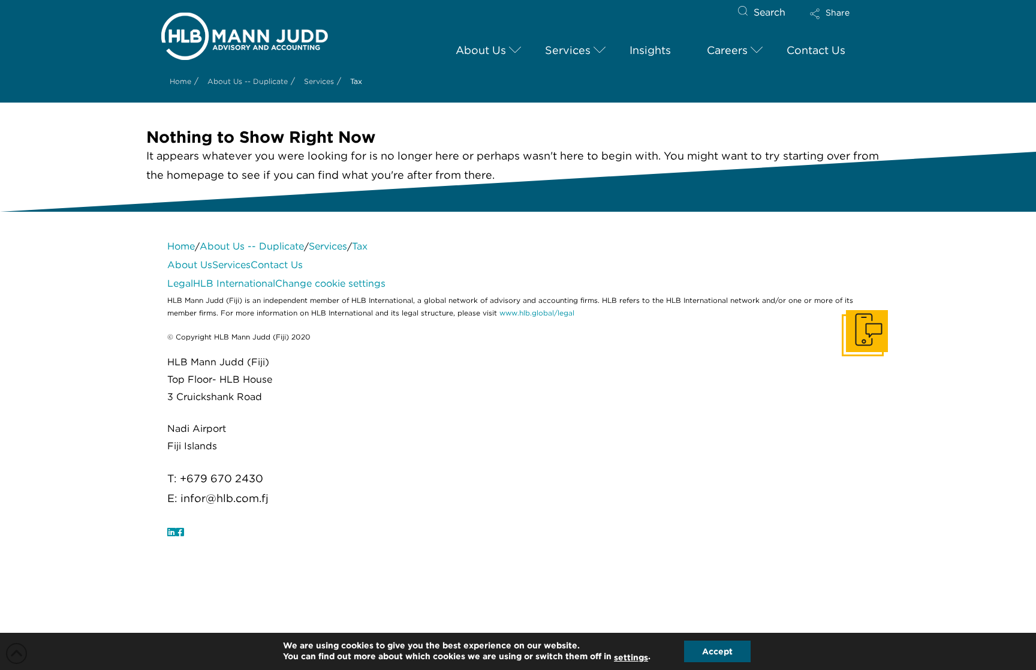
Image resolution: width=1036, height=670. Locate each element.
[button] (840, 21)
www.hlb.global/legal (536, 312)
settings (631, 657)
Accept (717, 651)
